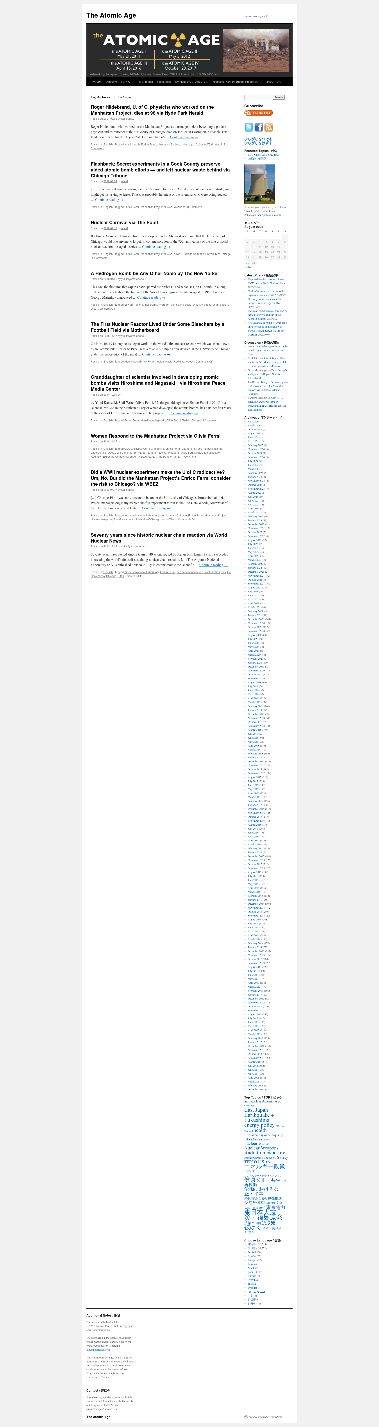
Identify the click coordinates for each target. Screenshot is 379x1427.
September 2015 (256, 868)
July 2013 (253, 970)
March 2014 (254, 939)
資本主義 (269, 1228)
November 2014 (256, 907)
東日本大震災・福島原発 (263, 1214)
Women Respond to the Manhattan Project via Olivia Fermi (156, 435)
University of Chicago (193, 144)
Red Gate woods (184, 361)
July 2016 (253, 828)
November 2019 (256, 670)
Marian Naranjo (147, 452)
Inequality (276, 1135)
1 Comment (209, 420)
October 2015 (255, 864)
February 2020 (255, 658)
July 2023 (253, 496)
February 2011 (255, 1085)
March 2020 (254, 654)
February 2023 (255, 516)
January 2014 (255, 947)
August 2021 (254, 587)
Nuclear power (172, 254)
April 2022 (253, 555)
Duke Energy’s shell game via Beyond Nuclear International (267, 374)
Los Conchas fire (126, 452)
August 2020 (254, 635)
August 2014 (254, 919)
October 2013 (255, 959)
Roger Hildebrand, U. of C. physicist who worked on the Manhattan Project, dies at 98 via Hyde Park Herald (152, 109)
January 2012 (255, 1042)
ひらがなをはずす (258, 142)
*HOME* (96, 81)
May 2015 (253, 884)
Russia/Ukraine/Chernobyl (260, 1158)
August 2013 (254, 967)
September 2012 (256, 1010)
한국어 (252, 1303)
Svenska (252, 1279)
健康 (250, 1179)
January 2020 (255, 662)
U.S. (93, 308)
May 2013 (253, 978)
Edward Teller (132, 304)
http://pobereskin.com (268, 214)
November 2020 (256, 623)
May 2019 (253, 694)
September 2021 (256, 583)
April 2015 (253, 887)
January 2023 (255, 520)
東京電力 (275, 1207)
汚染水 (249, 1222)
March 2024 (254, 469)
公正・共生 (268, 1180)
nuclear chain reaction (190, 572)
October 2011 (255, 1053)
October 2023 (255, 484)
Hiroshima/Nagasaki (153, 420)
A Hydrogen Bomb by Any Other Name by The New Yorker (155, 273)
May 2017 (253, 789)
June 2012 (253, 1022)
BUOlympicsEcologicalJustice (263, 154)
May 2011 (253, 1073)
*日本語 (252, 1248)
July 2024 (253, 461)
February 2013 (255, 990)
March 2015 (254, 891)
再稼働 (250, 1184)
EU (277, 1126)
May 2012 (253, 1026)
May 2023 (253, 504)
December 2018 (256, 714)
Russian (252, 1275)
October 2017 (255, 769)
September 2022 (256, 536)
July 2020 (253, 638)
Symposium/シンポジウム (191, 81)
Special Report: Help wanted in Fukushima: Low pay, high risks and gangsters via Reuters (267, 362)
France (282, 1126)
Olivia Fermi (173, 420)
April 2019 (253, 698)
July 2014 (253, 923)
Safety (282, 1157)
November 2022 (256, 528)
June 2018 (253, 737)
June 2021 (253, 595)
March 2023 (254, 512)
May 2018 (253, 741)
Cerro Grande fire (153, 448)
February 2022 (255, 563)
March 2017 (254, 797)
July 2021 (253, 591)
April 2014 (253, 935)
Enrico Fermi (148, 144)
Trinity (176, 456)
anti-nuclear (252, 1101)
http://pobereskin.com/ (98, 1349)
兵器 (283, 1180)
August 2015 (254, 872)
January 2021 (255, 615)
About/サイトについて (120, 81)
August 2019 (254, 682)
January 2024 (255, 476)
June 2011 (253, 1069)
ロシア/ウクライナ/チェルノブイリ (263, 1175)
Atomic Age (131, 361)
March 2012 (254, 1034)
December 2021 (256, 571)
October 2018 (255, 721)
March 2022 (254, 559)
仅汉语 (252, 1299)
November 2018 (256, 718)
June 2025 (253, 437)
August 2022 (254, 540)
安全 (279, 1203)
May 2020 (253, 646)
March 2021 (254, 607)
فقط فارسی (258, 1291)
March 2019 (254, 702)
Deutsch (252, 1252)
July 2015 (253, 876)
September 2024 (256, 457)
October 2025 (255, 429)
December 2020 (256, 619)
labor (248, 1139)
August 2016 (254, 824)
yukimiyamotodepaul (133, 279)
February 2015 (255, 895)
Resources (164, 81)
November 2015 (256, 860)
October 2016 (255, 816)
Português (253, 1272)
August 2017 (254, 777)
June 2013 (253, 974)
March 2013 (254, 986)
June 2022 (253, 548)
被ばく (253, 1227)
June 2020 (253, 642)
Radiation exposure (208, 452)
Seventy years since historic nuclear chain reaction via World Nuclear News (159, 537)
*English (108, 144)
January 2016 (255, 852)
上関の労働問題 (257, 158)
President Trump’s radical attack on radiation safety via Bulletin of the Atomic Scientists (268, 314)
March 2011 (254, 1081)
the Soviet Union (190, 304)
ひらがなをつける (258, 138)
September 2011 (256, 1057)
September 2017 (256, 773)
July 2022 (253, 544)
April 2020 (253, 650)
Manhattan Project (168, 144)
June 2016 (253, 832)
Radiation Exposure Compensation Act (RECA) (119, 456)
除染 (278, 1228)
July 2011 (253, 1065)
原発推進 (275, 1198)
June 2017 (253, 785)
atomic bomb (132, 144)
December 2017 (256, 761)
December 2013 (256, 951)
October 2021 (255, 579)
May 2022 (253, 552)
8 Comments (194, 207)
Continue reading (184, 137)
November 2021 (256, 575)
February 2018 (255, 753)
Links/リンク (274, 81)
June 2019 (253, 690)
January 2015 (255, 899)
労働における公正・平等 (261, 1191)
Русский (252, 1287)
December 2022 (256, 524)
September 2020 (256, 631)
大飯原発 (270, 1203)
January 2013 (255, 994)
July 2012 (253, 1018)
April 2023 (253, 508)
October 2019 (255, 674)
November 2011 (256, 1050)
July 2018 (253, 733)
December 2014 (256, 903)
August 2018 (254, 729)
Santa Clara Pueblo (160, 456)
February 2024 (255, 472)
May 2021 (253, 599)
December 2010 (256, 1089)
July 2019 (253, 686)
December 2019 (256, 666)
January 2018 (255, 757)
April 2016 (253, 840)
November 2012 (256, 1002)
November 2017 (256, 765)
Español (252, 1256)
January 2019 (255, 710)
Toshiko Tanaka (191, 420)
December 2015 (256, 856)
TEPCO (250, 1161)
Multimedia (146, 81)
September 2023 (256, 488)
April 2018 (253, 745)
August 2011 (254, 1061)
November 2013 (256, 955)
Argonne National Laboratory (141, 515)
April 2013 (253, 982)
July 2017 (253, 781)
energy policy (259, 1124)
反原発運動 (254, 1202)
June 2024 (253, 465)
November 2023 (256, 480)
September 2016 (256, 820)
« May (248, 267)
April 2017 (253, 793)
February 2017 (255, 801)
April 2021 (253, 603)
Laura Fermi (189, 448)
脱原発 (268, 1222)
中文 (250, 1295)
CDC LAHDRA (133, 448)
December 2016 (256, 808)
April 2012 (253, 1030)
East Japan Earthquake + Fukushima (259, 1114)
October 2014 (255, 911)
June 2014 (253, 927)
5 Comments (99, 258)
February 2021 (255, 611)
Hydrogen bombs (168, 304)
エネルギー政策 (264, 1166)
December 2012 (256, 998)
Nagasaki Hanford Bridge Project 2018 (237, 81)
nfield (124, 181)
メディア (249, 1171)
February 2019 (255, 706)
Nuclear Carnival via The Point (124, 222)
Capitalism (249, 1105)
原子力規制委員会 (255, 1198)
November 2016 (256, 812)
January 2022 (255, 567)
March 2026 (254, 425)
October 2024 (255, 453)
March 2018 (254, 749)
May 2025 (253, 441)
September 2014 (256, 915)
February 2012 (255, 1038)
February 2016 (255, 848)
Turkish (252, 1283)
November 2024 (256, 449)
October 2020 (255, 627)
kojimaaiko (127, 118)
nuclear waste (164, 361)
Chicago (182, 515)
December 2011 (256, 1046)
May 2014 (253, 931)
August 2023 (254, 492)
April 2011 (253, 1077)
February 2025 (255, 445)
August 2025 (254, 433)
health (260, 1129)
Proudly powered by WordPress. (266, 1416)
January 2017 (255, 804)
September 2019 (256, 678)
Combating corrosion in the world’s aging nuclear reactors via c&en (268, 350)
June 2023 (253, 500)
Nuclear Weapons (174, 207)
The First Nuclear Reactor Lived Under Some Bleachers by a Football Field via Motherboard (157, 327)
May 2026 (253, 421)
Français (252, 1260)
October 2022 (255, 532)
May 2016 (253, 836)
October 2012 (255, 1006)
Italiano (252, 1264)
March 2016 (254, 844)
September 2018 (256, 725)
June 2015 (253, 880)
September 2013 (256, 963)
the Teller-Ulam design (214, 304)
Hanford (248, 1131)
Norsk (251, 1268)
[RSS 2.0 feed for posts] (258, 117)
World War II (214, 144)
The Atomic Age (111, 15)
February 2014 (255, 943)
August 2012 (254, 1014)
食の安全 (249, 1232)
